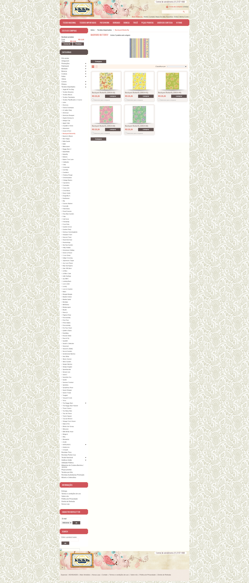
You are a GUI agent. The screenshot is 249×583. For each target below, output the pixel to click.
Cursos (64, 82)
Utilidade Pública (67, 463)
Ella (64, 201)
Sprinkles (65, 385)
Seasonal (65, 346)
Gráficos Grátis (66, 460)
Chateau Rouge (67, 175)
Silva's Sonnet (67, 359)
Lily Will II (65, 278)
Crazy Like (66, 188)
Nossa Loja (65, 504)
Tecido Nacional (69, 22)
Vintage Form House (69, 421)
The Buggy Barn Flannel (70, 405)
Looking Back (67, 281)
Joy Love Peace (68, 263)
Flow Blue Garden (68, 214)
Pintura (64, 84)
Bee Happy (66, 138)
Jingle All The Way (68, 89)
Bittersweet (66, 146)
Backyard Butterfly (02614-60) (103, 126)
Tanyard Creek (67, 398)
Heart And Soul (67, 240)
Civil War (65, 170)
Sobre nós (65, 496)
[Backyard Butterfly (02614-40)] (172, 81)
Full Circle (66, 219)
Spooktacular (67, 369)
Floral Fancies (67, 211)
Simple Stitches (67, 364)
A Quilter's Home (68, 126)
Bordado (116, 22)
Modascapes (67, 307)
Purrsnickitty (67, 317)
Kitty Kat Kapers (68, 265)
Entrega (64, 491)
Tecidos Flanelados (69, 97)
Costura (64, 74)
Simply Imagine (67, 367)
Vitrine (179, 22)
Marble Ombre (67, 297)
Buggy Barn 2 (67, 149)
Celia (64, 164)
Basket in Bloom (68, 136)
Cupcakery (66, 183)
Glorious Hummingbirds (70, 232)
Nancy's (65, 312)
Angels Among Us (68, 118)
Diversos (65, 105)
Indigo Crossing (67, 258)
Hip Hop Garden (68, 245)
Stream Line (66, 372)
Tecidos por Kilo (67, 472)
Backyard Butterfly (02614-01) (136, 93)
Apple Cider (66, 123)
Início (93, 30)
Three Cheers (67, 408)
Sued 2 (65, 374)
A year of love (67, 131)
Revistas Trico (66, 452)
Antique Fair (66, 120)
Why (64, 437)
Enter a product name (69, 537)
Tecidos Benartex (68, 92)
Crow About (66, 190)
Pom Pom (66, 320)
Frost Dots (66, 224)
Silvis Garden (67, 361)
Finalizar (78, 44)
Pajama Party (67, 315)
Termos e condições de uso (71, 494)
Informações (67, 484)
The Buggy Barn (68, 403)
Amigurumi (65, 61)
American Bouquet (68, 115)
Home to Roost (67, 253)
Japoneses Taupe (68, 260)
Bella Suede (66, 141)
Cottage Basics (67, 180)
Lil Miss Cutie (67, 273)
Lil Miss (65, 271)
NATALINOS (66, 444)
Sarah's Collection (68, 343)
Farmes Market (67, 203)
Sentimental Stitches (69, 354)
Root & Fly (66, 338)
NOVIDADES (73, 575)
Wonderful (66, 439)
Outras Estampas (68, 107)
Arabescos (66, 447)
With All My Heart (68, 431)
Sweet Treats (67, 393)
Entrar (176, 17)
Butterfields (66, 151)
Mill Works (66, 304)
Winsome (65, 429)
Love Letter (66, 284)
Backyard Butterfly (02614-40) (169, 93)
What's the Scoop (68, 426)
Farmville (65, 206)
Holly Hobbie (67, 247)
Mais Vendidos (85, 575)
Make (64, 291)
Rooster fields (67, 335)
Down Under (67, 193)
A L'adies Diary (67, 110)
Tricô (135, 22)
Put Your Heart (67, 328)
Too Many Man (67, 411)
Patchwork (104, 22)
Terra (64, 400)
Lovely (65, 286)
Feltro (63, 76)
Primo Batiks (67, 323)
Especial (64, 575)
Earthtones (66, 198)
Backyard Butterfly (69, 133)
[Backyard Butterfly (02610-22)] (106, 81)
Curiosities (66, 185)
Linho (64, 102)
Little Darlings (67, 276)
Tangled (65, 395)
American (66, 113)
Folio (64, 216)
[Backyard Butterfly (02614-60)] (106, 114)
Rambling (65, 333)
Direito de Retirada (68, 501)
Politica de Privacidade (69, 499)
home (146, 17)
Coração (65, 450)
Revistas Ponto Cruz (68, 455)
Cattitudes (66, 162)
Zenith (65, 442)
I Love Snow (66, 255)
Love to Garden (67, 289)
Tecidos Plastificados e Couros (72, 100)
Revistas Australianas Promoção (72, 475)
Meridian (65, 302)
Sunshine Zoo (67, 377)
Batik (64, 144)
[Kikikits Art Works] (78, 8)
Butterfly (65, 154)
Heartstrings (66, 242)
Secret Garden (67, 351)
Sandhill (65, 341)
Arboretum (66, 128)
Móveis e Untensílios (68, 477)
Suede (65, 380)
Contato (152, 17)
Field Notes (66, 208)
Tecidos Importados (87, 22)
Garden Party (67, 229)
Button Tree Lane (68, 159)
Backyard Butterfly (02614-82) (136, 126)
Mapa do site (160, 17)
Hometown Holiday (68, 250)
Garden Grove (67, 227)
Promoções (65, 63)
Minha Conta (184, 17)
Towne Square (67, 416)
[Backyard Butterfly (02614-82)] (139, 114)
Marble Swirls (67, 299)
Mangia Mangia (67, 294)
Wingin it (65, 434)
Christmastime (67, 177)
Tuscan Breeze (67, 418)
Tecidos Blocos (67, 94)
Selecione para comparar (102, 100)
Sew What (66, 356)
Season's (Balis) (68, 348)
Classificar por (160, 66)
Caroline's (66, 172)
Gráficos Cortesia (164, 22)
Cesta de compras (176, 7)
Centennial (66, 167)
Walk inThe (66, 424)
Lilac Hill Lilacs (67, 268)
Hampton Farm (67, 234)
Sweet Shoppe (67, 390)
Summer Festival (68, 382)
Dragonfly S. (66, 195)
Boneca (126, 22)
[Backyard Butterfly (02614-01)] (139, 81)
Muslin (65, 310)
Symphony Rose (68, 387)
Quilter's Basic (67, 330)
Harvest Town (67, 237)
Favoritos (169, 17)
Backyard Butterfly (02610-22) (103, 93)
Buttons (65, 157)
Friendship (66, 221)
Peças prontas (147, 22)
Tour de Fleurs (67, 413)
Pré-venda (65, 58)
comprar (113, 96)
